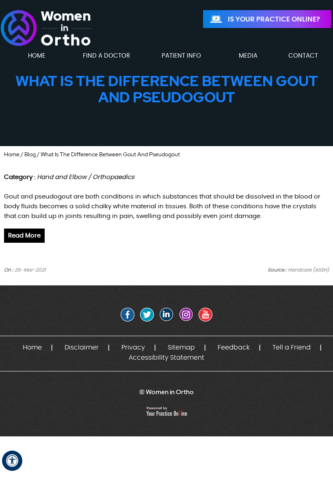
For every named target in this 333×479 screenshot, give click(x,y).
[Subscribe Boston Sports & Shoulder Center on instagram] (186, 314)
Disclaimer (82, 347)
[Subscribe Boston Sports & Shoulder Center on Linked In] (166, 314)
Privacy (133, 347)
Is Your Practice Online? (274, 19)
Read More (24, 236)
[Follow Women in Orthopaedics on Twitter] (147, 314)
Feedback (234, 347)
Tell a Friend (291, 347)
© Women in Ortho (166, 392)
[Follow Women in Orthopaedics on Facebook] (127, 314)
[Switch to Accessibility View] (12, 461)
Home (11, 154)
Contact (303, 56)
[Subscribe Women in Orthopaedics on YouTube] (205, 314)
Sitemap (181, 347)
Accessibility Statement (166, 357)
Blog (30, 154)
